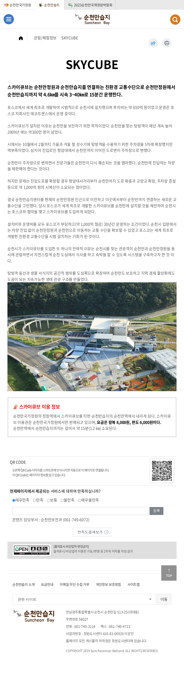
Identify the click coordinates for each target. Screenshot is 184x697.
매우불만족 (90, 500)
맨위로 (169, 573)
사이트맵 (133, 584)
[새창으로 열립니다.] (92, 531)
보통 (53, 500)
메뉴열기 (9, 19)
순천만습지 (51, 4)
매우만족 (22, 500)
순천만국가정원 (20, 4)
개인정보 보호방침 (108, 584)
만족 (39, 500)
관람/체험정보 (45, 38)
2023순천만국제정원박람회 (93, 4)
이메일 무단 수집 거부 (74, 584)
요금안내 (47, 584)
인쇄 (167, 43)
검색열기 (175, 19)
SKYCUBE (69, 38)
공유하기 (153, 43)
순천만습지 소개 (23, 584)
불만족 (69, 500)
